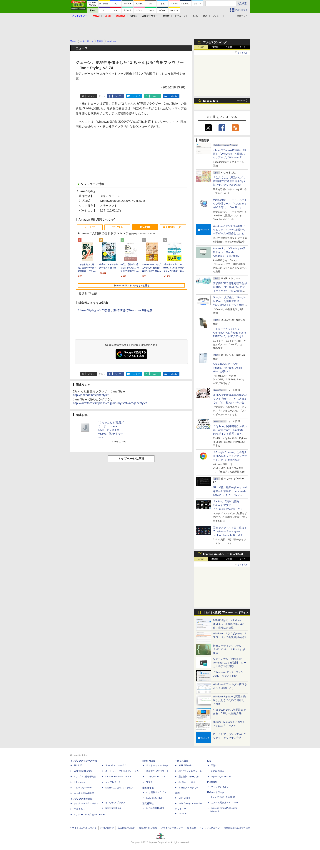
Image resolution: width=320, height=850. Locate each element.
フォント (217, 16)
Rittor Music (148, 761)
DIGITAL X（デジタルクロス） (120, 787)
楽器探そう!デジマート (157, 771)
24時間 (215, 47)
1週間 (229, 47)
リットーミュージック (157, 765)
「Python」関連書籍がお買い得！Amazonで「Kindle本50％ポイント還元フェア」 (230, 430)
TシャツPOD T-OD (156, 776)
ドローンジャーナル (84, 787)
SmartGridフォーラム (116, 765)
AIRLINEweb (185, 765)
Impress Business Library (118, 776)
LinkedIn (173, 96)
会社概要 (191, 827)
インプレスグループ (210, 827)
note (155, 96)
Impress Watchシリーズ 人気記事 (223, 553)
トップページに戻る (131, 458)
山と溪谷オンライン (156, 792)
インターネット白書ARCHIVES (89, 814)
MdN (177, 793)
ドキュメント (181, 16)
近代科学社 (148, 803)
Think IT (78, 765)
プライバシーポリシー (172, 827)
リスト (102, 96)
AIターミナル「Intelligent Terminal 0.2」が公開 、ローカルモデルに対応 (229, 662)
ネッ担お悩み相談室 (84, 793)
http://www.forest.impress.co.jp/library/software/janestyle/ (110, 403)
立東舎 (149, 782)
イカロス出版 (181, 761)
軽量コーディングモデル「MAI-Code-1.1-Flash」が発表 (229, 649)
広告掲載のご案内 (126, 827)
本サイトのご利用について (83, 827)
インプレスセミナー (115, 782)
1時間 (201, 47)
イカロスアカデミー (189, 787)
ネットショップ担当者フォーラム (122, 771)
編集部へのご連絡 (148, 827)
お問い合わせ (107, 827)
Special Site (210, 100)
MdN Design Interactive (190, 803)
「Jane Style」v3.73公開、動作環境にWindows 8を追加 (115, 310)
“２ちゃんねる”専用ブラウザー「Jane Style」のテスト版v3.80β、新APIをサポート (111, 430)
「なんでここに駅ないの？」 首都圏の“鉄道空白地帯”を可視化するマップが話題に (231, 181)
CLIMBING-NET (154, 798)
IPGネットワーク (215, 792)
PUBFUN (212, 782)
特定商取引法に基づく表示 (237, 827)
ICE (209, 761)
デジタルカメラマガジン (86, 803)
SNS (195, 16)
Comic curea (217, 771)
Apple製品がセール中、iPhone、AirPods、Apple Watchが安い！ (227, 367)
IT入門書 (145, 227)
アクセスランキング (214, 42)
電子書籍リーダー (173, 227)
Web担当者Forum (83, 771)
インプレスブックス (115, 802)
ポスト (91, 96)
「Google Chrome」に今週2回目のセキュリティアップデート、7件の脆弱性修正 (230, 456)
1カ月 (243, 47)
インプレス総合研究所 (85, 776)
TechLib (182, 813)
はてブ (137, 96)
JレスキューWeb (187, 782)
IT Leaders (79, 782)
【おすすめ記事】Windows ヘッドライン (225, 612)
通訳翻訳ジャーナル (189, 776)
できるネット (80, 809)
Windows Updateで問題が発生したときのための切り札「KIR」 (229, 700)
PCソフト (117, 227)
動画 (205, 16)
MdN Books (184, 798)
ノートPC (89, 227)
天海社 (214, 765)
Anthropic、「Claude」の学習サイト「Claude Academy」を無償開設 (229, 252)
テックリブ (180, 809)
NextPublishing (113, 808)
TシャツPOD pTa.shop (223, 797)
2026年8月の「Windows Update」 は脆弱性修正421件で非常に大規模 (229, 624)
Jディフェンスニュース (190, 771)
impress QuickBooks (221, 776)
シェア (118, 96)
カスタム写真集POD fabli (224, 802)
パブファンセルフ (220, 786)
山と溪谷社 (148, 787)
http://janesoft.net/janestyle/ (91, 395)
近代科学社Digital (155, 808)
